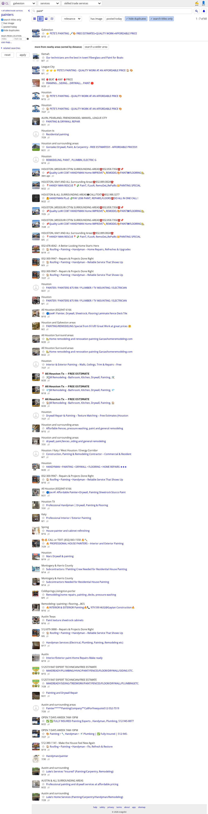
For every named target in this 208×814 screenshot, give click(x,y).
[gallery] (46, 18)
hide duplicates (11, 30)
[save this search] (204, 11)
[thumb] (40, 18)
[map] (52, 18)
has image (9, 23)
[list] (34, 18)
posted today (10, 26)
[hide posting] (49, 37)
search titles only (12, 19)
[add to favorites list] (43, 33)
